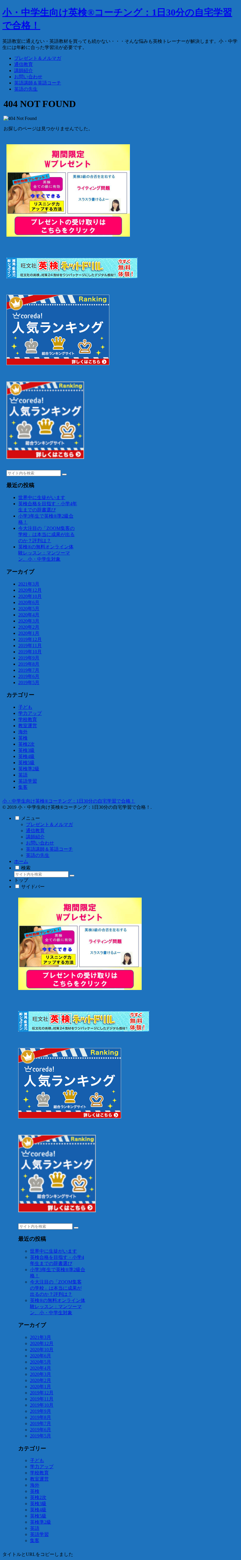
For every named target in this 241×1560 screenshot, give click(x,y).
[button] (64, 474)
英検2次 (26, 744)
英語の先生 (37, 855)
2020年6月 (28, 602)
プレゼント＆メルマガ (49, 824)
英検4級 (26, 756)
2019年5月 (28, 682)
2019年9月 (28, 657)
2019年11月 (30, 645)
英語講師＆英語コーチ (49, 849)
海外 (23, 731)
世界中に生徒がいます (41, 497)
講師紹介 (35, 836)
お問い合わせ (40, 842)
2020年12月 (30, 590)
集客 (23, 787)
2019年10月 (30, 651)
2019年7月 (28, 670)
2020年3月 (28, 620)
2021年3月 (28, 583)
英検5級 (26, 762)
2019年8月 (28, 664)
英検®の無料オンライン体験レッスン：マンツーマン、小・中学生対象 (45, 553)
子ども (25, 707)
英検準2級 (28, 768)
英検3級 (26, 750)
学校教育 (27, 719)
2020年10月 (30, 596)
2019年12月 (30, 639)
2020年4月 (28, 614)
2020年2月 (28, 627)
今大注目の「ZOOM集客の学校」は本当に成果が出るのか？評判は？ (46, 534)
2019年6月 (28, 676)
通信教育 (35, 830)
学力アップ (30, 713)
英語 (23, 774)
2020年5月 (28, 608)
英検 (23, 737)
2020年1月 (28, 633)
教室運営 (27, 725)
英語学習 (27, 781)
